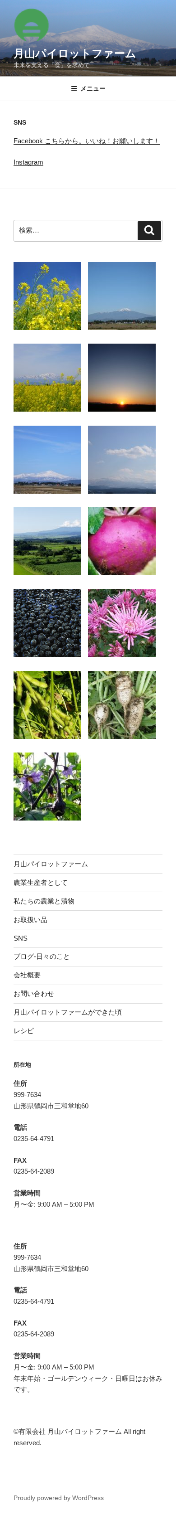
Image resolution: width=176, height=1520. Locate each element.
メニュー (93, 88)
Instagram (28, 162)
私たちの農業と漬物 (44, 901)
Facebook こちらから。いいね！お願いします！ (87, 141)
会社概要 (27, 975)
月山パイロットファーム (75, 53)
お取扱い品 (30, 919)
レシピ (24, 1030)
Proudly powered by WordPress (59, 1497)
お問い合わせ (34, 993)
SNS (21, 938)
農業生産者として (41, 882)
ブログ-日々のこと (42, 956)
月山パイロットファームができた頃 (68, 1012)
